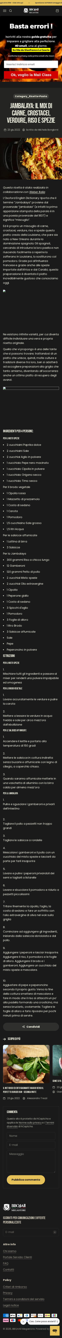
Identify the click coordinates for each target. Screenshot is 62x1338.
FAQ (5, 1263)
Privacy (7, 1293)
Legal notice (11, 1305)
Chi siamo (9, 1251)
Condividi (33, 1027)
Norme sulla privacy (30, 1122)
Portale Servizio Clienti (17, 1257)
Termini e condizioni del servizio (23, 1299)
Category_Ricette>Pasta (31, 96)
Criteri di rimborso (15, 1287)
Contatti (8, 1269)
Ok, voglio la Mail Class (31, 75)
